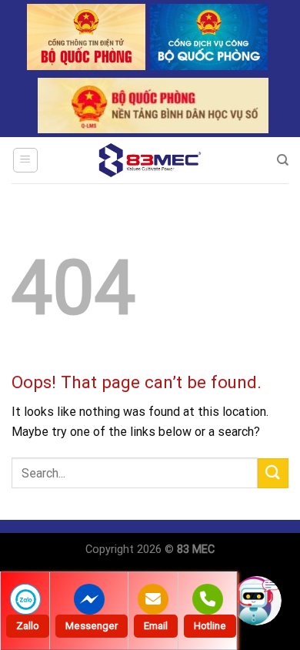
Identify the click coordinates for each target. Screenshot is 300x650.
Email (156, 626)
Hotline (210, 626)
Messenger (91, 626)
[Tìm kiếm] (282, 160)
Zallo (27, 626)
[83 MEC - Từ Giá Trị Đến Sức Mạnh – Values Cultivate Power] (150, 160)
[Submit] (273, 473)
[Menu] (25, 160)
